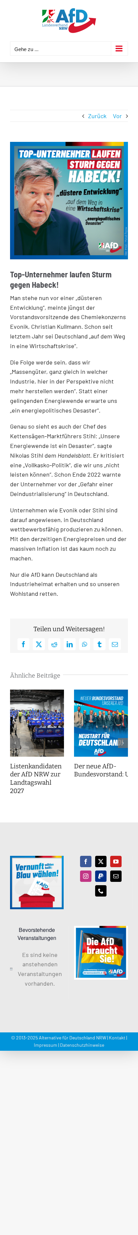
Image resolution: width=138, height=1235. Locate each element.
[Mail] (116, 876)
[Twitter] (101, 861)
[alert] (37, 969)
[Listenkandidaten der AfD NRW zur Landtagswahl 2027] (37, 693)
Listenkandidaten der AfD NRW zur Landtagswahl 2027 (36, 778)
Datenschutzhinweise (82, 1045)
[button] (15, 743)
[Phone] (101, 891)
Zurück (97, 115)
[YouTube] (116, 861)
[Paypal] (101, 876)
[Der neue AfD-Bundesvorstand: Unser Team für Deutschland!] (101, 693)
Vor (117, 115)
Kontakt (117, 1037)
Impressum (45, 1045)
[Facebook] (85, 861)
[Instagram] (85, 876)
